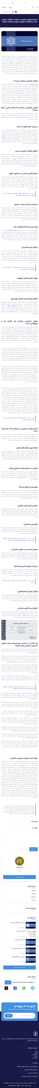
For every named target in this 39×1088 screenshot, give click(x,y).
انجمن (36, 1056)
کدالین (23, 810)
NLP (25, 349)
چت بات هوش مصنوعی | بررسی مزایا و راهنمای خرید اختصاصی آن (18, 268)
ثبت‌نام (4, 7)
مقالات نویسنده (19, 877)
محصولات (35, 1055)
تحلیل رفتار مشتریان (11, 230)
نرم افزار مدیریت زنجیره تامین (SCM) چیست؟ (18, 581)
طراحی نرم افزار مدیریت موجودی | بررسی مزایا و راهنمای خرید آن (18, 419)
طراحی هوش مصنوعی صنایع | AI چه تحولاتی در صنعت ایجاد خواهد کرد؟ (18, 194)
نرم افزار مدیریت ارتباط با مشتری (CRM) (27, 1067)
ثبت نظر (33, 849)
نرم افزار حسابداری (33, 1073)
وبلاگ (36, 1053)
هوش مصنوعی (33, 84)
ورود (10, 7)
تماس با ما (35, 1058)
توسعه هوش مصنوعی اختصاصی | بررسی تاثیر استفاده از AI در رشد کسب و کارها (18, 688)
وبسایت (34, 900)
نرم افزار (33, 894)
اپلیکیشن (33, 897)
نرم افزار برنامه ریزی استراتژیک (30, 1076)
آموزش (34, 891)
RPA (15, 160)
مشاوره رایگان (6, 12)
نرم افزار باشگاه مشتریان (31, 1070)
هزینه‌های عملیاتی (12, 306)
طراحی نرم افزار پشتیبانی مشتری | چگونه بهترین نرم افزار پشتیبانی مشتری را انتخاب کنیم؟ (18, 539)
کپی (8, 982)
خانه (36, 1051)
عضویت (9, 1016)
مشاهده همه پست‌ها (19, 967)
